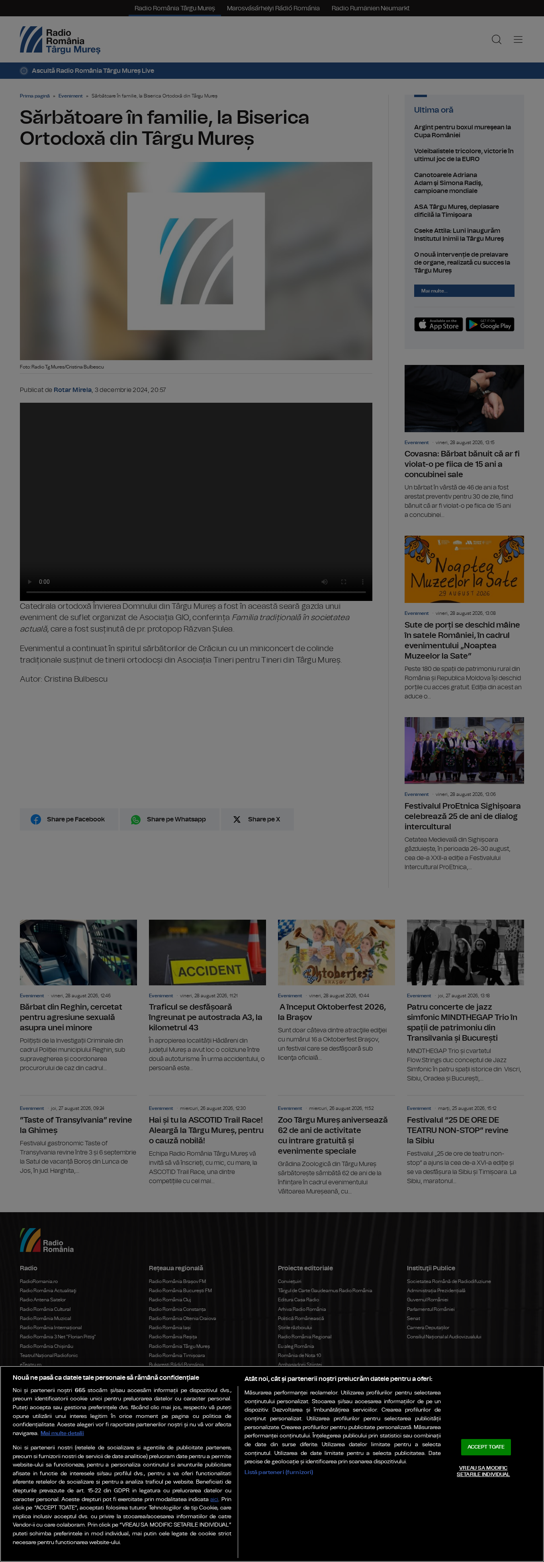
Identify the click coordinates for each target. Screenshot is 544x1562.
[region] (272, 1464)
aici (214, 1499)
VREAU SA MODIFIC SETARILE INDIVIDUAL (483, 1471)
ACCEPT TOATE (486, 1447)
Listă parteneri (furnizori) (279, 1472)
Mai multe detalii (62, 1433)
